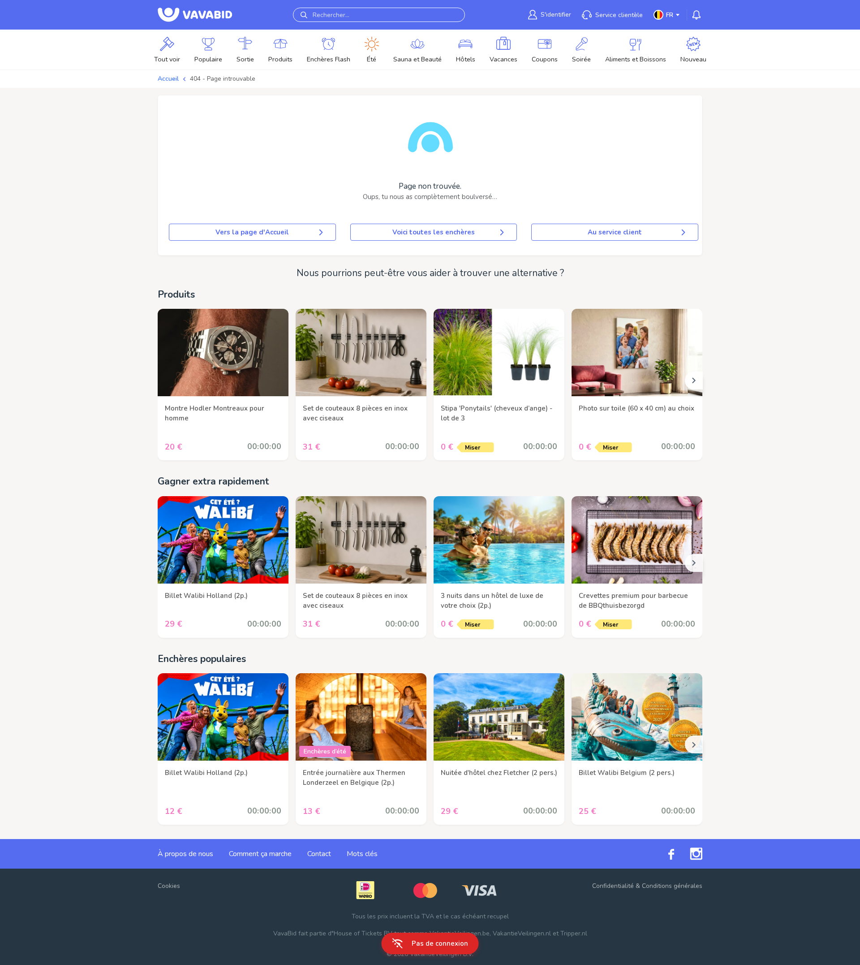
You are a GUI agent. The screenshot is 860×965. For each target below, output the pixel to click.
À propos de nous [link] (185, 854)
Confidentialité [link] (613, 886)
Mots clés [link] (362, 854)
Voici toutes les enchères (433, 232)
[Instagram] (688, 854)
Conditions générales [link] (672, 886)
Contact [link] (319, 854)
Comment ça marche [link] (260, 854)
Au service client (615, 232)
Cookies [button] (169, 886)
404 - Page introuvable (222, 78)
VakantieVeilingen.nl (522, 933)
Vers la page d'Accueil (252, 232)
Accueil (168, 78)
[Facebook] (663, 854)
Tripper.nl (573, 933)
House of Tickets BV (363, 933)
